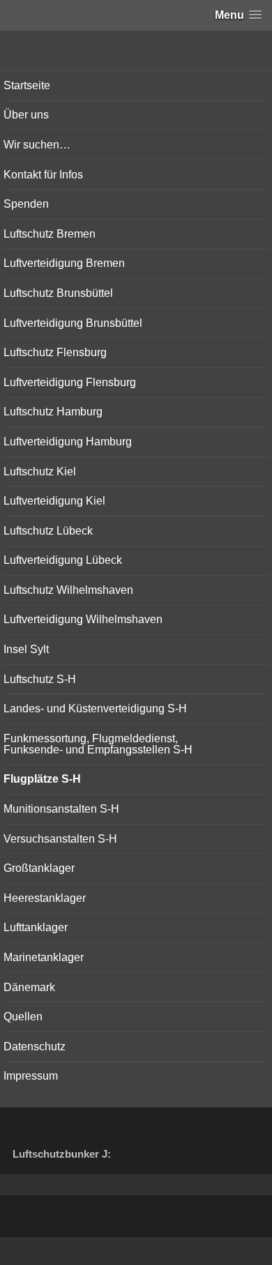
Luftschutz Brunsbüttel (58, 293)
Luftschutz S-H (39, 679)
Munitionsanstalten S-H (61, 809)
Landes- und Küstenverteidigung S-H (95, 708)
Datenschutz (34, 1046)
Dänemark (29, 987)
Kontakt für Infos (43, 175)
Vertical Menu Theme (163, 1251)
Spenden (26, 204)
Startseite (26, 85)
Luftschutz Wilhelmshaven (68, 590)
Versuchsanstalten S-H (60, 839)
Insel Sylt (26, 649)
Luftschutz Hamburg (53, 411)
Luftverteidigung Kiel (54, 501)
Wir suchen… (36, 145)
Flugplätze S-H (42, 779)
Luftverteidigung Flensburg (69, 382)
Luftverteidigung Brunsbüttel (72, 323)
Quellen (23, 1016)
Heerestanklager (44, 898)
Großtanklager (39, 868)
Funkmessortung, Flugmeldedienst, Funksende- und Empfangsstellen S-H (97, 744)
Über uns (26, 115)
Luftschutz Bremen (49, 234)
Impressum (30, 1076)
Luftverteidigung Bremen (64, 263)
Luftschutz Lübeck (48, 531)
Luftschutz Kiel (39, 471)
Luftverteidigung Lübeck (62, 560)
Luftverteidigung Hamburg (67, 441)
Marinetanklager (43, 957)
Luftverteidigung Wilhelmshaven (83, 619)
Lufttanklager (35, 927)
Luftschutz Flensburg (55, 352)
